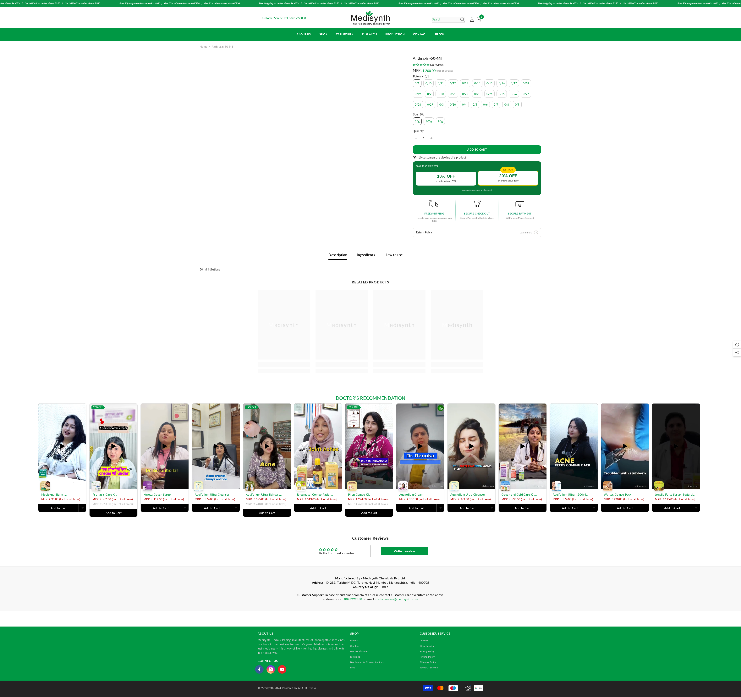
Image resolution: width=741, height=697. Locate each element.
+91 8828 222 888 (294, 18)
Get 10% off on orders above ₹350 (42, 3)
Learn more (526, 232)
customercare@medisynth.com (396, 599)
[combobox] (445, 19)
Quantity (418, 131)
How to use (394, 255)
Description (337, 255)
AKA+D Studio (307, 688)
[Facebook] (259, 669)
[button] (421, 64)
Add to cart (477, 149)
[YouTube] (282, 669)
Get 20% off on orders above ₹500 (82, 3)
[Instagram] (270, 669)
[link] (284, 364)
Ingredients (366, 255)
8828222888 (353, 599)
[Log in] (472, 19)
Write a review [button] (404, 551)
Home (203, 46)
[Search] (448, 20)
